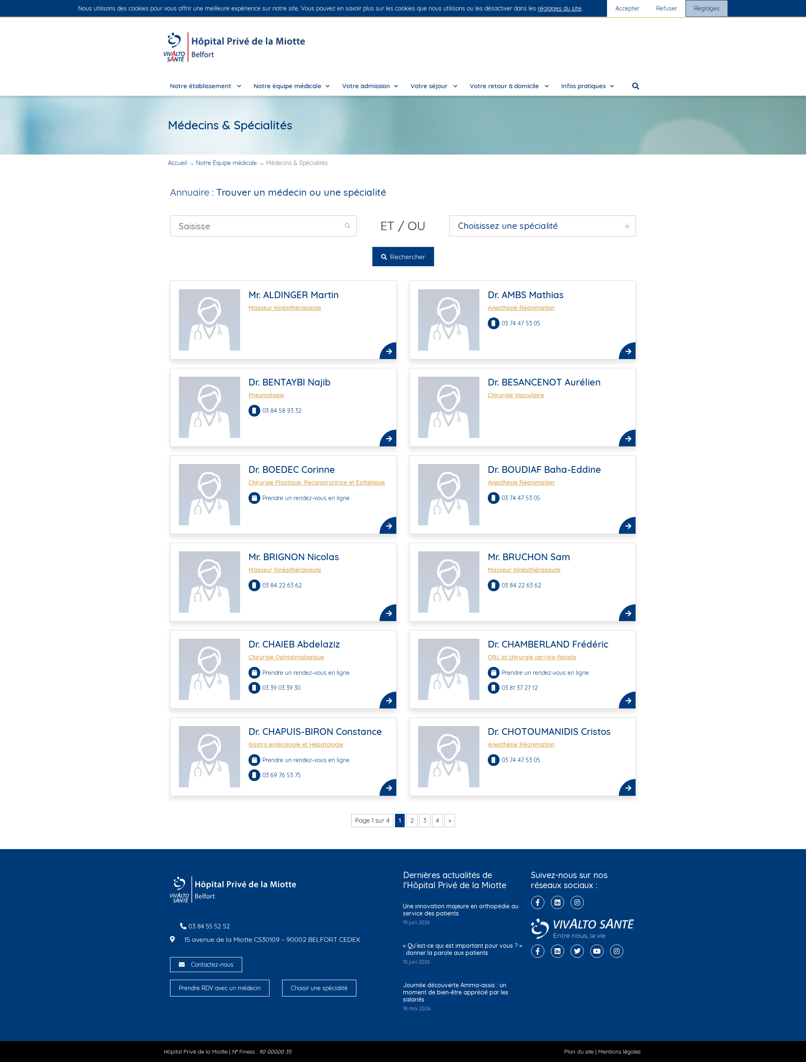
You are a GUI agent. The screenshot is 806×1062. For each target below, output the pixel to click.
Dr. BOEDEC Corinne (292, 469)
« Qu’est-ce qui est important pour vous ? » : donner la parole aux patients (462, 949)
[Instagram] (577, 902)
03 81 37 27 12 (520, 688)
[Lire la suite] (387, 350)
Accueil (177, 163)
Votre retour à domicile (505, 86)
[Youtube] (597, 951)
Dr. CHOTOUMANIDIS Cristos (549, 731)
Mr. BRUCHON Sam (529, 557)
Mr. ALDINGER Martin (294, 295)
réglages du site (559, 8)
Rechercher (406, 256)
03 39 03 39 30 (281, 688)
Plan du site (579, 1051)
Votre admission (366, 86)
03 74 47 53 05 (521, 323)
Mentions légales (619, 1051)
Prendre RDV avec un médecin (220, 988)
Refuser (666, 8)
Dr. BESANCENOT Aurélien (544, 382)
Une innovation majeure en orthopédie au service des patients (460, 909)
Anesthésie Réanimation (521, 308)
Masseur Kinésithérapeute (285, 308)
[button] (636, 86)
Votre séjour (430, 86)
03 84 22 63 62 (282, 585)
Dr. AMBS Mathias (526, 295)
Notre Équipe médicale (226, 163)
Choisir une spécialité (319, 988)
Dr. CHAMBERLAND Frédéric (548, 644)
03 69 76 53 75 (281, 775)
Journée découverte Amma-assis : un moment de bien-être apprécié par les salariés (455, 992)
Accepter (627, 8)
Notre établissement (201, 86)
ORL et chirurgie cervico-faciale (532, 657)
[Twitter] (577, 951)
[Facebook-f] (537, 902)
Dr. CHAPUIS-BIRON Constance (315, 731)
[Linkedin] (557, 902)
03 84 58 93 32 (281, 410)
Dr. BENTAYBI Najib (290, 382)
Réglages (707, 8)
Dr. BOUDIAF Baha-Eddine (544, 469)
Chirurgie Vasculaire (516, 395)
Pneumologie (266, 395)
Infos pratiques (583, 86)
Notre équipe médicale (288, 86)
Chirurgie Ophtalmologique (286, 657)
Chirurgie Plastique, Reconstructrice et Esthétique (317, 482)
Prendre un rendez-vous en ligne (306, 498)
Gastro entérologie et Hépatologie (296, 744)
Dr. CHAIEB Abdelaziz (294, 644)
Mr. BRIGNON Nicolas (294, 557)
